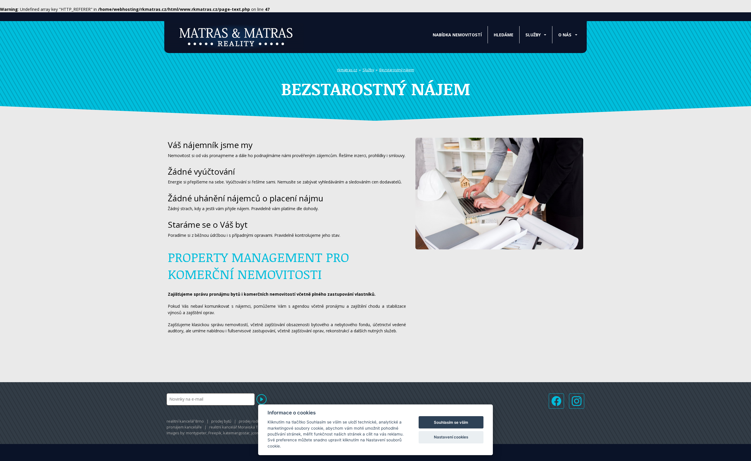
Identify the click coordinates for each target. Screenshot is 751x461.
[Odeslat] (261, 399)
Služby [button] (533, 35)
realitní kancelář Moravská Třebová (239, 427)
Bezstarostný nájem (396, 69)
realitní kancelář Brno (185, 421)
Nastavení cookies (451, 437)
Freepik (214, 433)
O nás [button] (564, 35)
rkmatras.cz (347, 69)
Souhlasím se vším (451, 422)
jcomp (256, 433)
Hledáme (503, 35)
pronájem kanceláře (184, 427)
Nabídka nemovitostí (457, 35)
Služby (368, 69)
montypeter (196, 433)
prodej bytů (221, 421)
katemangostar (236, 433)
